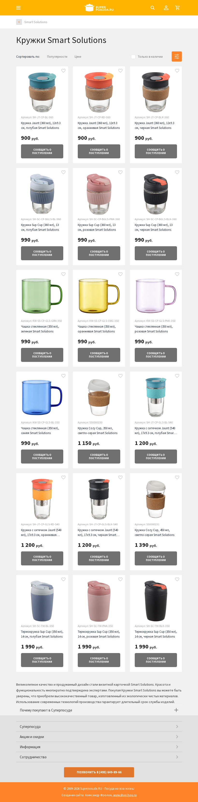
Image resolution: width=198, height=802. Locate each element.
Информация (30, 747)
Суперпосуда (30, 726)
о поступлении (42, 151)
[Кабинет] (166, 7)
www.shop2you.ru (125, 795)
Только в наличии (150, 57)
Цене (78, 57)
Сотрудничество (33, 757)
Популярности (57, 57)
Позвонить (99, 772)
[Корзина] (177, 7)
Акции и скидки (32, 736)
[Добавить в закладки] (63, 71)
